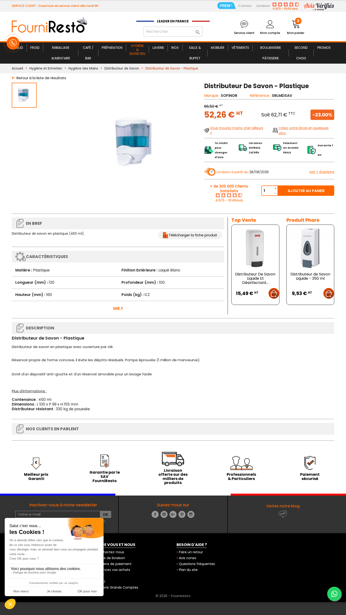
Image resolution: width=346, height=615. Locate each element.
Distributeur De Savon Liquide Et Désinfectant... (255, 278)
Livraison (263, 6)
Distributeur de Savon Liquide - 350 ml (310, 276)
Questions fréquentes (197, 564)
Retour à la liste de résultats (41, 77)
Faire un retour (191, 552)
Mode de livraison (111, 558)
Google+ (173, 514)
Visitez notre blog (283, 506)
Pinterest (181, 514)
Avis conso (187, 558)
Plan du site (188, 569)
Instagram (190, 514)
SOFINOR (229, 95)
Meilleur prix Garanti (36, 476)
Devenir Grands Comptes (117, 587)
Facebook (155, 514)
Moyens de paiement (114, 564)
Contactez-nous (110, 552)
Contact (245, 6)
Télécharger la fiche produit (193, 235)
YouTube (164, 514)
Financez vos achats (113, 569)
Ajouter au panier (306, 190)
